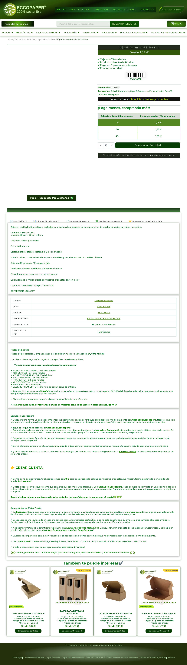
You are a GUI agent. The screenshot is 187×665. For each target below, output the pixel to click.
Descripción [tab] (18, 221)
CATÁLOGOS (101, 9)
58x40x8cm (104, 312)
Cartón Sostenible (104, 300)
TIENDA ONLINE (79, 9)
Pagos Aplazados (53, 658)
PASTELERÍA (89, 32)
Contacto (171, 658)
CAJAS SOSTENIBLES (46, 32)
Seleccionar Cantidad (148, 145)
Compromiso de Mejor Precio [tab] (145, 221)
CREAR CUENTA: (29, 468)
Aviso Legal (17, 658)
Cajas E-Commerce (46, 39)
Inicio (10, 39)
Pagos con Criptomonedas (73, 658)
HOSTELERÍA (70, 32)
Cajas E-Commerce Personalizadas (147, 91)
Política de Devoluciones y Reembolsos (122, 658)
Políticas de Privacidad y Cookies (153, 658)
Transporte (113, 94)
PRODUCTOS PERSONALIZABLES (168, 32)
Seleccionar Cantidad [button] (28, 631)
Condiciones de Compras (33, 658)
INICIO (61, 9)
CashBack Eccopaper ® (96, 658)
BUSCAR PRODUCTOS (124, 24)
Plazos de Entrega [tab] (78, 221)
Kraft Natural (103, 306)
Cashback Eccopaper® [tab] (109, 221)
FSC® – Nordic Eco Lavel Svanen (103, 318)
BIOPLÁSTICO (23, 32)
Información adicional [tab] (46, 221)
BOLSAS (6, 32)
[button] (171, 9)
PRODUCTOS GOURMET (132, 32)
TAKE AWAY (108, 32)
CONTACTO (147, 9)
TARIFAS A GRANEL (124, 9)
